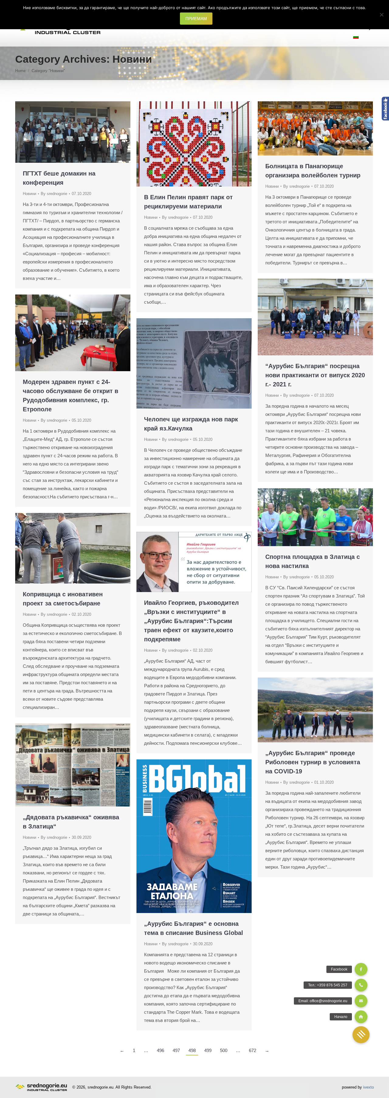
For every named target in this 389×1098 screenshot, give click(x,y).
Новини (29, 193)
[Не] (381, 15)
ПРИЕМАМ (196, 18)
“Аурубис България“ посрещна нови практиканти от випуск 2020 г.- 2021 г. (315, 375)
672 (252, 1050)
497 (176, 1050)
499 (208, 1050)
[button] (361, 1034)
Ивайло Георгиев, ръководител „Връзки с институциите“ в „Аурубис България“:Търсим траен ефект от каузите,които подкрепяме (191, 621)
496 (160, 1050)
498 (192, 1050)
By (54, 193)
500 (223, 1050)
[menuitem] (356, 37)
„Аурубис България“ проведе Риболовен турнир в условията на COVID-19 (312, 762)
